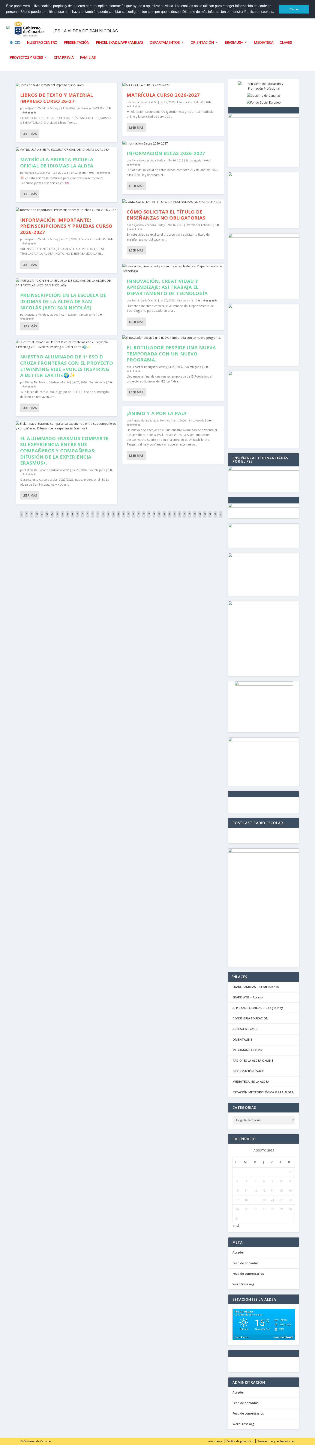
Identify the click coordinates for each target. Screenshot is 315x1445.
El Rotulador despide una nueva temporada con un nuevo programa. (171, 353)
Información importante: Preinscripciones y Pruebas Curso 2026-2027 (66, 226)
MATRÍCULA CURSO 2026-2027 (163, 95)
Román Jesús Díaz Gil (38, 173)
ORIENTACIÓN (202, 43)
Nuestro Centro (42, 43)
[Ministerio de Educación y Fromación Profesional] (264, 88)
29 (169, 517)
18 (113, 517)
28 (164, 517)
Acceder (238, 1252)
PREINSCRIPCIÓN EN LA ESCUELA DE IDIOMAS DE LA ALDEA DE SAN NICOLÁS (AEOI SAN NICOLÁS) (63, 301)
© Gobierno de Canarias (35, 1441)
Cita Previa (64, 58)
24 (144, 517)
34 (195, 517)
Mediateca (263, 43)
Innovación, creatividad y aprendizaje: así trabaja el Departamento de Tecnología (167, 287)
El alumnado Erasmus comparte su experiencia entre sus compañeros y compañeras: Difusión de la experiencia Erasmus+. (64, 450)
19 (118, 517)
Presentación (76, 43)
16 (103, 517)
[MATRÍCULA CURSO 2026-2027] (173, 85)
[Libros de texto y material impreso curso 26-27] (66, 85)
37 (210, 517)
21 (128, 517)
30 (174, 517)
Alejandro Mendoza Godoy (41, 108)
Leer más (30, 134)
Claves (286, 43)
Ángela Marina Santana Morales (151, 420)
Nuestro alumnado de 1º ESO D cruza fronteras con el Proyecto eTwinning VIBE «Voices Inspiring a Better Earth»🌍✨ (66, 365)
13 (87, 517)
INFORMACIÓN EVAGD (248, 1071)
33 (189, 517)
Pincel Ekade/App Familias (119, 43)
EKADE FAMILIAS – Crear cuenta (255, 987)
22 (133, 517)
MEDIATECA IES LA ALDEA (250, 1081)
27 (159, 517)
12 (83, 517)
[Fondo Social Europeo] (264, 102)
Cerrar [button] (294, 9)
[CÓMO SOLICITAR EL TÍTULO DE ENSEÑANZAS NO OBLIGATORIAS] (173, 201)
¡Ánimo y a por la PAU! (156, 413)
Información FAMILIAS (91, 108)
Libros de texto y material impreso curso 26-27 (56, 98)
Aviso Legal (215, 1441)
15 (98, 517)
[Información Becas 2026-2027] (173, 143)
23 (139, 517)
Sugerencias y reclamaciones (276, 1441)
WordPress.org (243, 1284)
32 (184, 517)
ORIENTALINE (242, 1039)
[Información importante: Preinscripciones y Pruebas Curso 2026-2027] (66, 210)
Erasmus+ (234, 43)
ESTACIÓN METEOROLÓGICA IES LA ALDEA (263, 1092)
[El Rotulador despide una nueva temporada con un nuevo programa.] (173, 337)
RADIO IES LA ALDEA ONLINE (252, 1060)
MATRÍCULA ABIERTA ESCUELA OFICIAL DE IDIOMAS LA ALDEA (56, 162)
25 (149, 517)
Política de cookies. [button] (259, 12)
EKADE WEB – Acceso (247, 997)
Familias (88, 58)
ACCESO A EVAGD (245, 1029)
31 (179, 517)
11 (77, 517)
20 (123, 517)
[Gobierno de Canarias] (263, 95)
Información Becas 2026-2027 (166, 153)
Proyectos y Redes (26, 58)
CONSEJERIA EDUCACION (250, 1018)
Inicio (15, 43)
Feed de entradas (245, 1263)
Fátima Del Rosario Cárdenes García (47, 382)
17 (108, 517)
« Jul (235, 1226)
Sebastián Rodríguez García (148, 367)
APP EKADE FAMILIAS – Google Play (257, 1008)
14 (93, 517)
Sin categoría (78, 173)
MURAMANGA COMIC (247, 1050)
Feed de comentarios (248, 1274)
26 (154, 517)
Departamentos (165, 43)
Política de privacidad (239, 1441)
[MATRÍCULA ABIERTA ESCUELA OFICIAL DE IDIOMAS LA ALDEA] (66, 149)
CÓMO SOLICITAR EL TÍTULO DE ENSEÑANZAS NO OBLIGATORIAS (166, 214)
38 (215, 517)
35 (200, 517)
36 (205, 517)
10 (72, 517)
